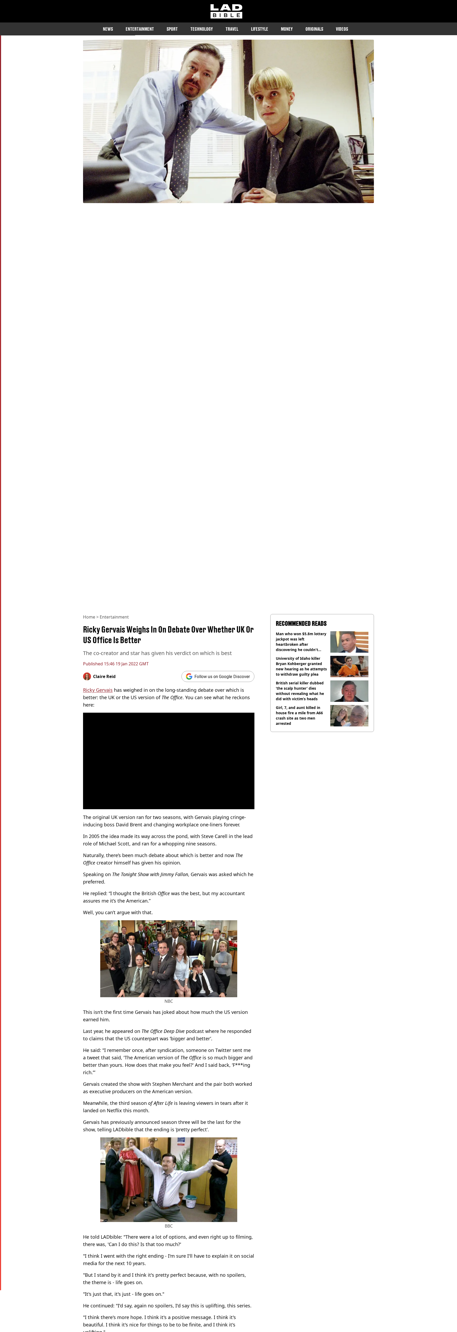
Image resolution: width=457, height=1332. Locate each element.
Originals (314, 29)
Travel (232, 29)
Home (89, 617)
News (108, 29)
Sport (172, 29)
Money (287, 29)
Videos (342, 29)
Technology (201, 29)
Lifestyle (259, 29)
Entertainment (140, 29)
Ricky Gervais (98, 690)
